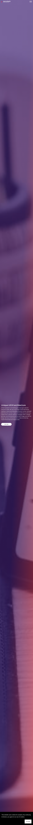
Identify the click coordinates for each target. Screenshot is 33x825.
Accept (28, 821)
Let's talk (6, 424)
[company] (5, 2)
